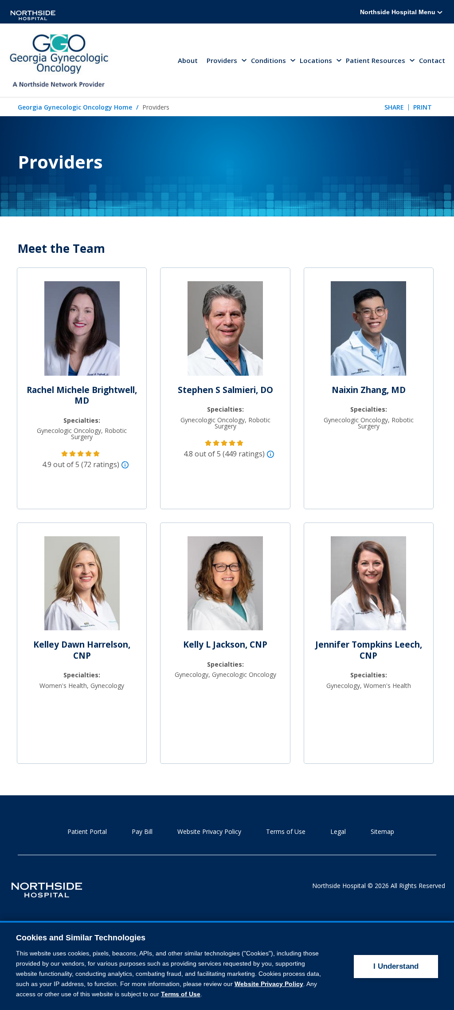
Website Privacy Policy (209, 831)
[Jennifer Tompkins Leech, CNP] (368, 587)
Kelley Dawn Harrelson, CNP (81, 650)
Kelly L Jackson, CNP (225, 644)
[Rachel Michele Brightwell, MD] (82, 332)
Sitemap (382, 831)
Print (422, 107)
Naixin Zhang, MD (369, 390)
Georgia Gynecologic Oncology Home (75, 107)
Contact (432, 60)
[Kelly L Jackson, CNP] (225, 587)
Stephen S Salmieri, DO (225, 390)
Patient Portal (87, 831)
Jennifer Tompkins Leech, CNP (368, 650)
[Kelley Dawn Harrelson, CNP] (82, 587)
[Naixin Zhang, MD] (368, 332)
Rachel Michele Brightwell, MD (82, 395)
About (188, 60)
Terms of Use (285, 831)
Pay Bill (142, 831)
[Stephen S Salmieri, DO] (225, 332)
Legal (338, 831)
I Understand (396, 966)
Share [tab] (394, 107)
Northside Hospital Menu (398, 12)
